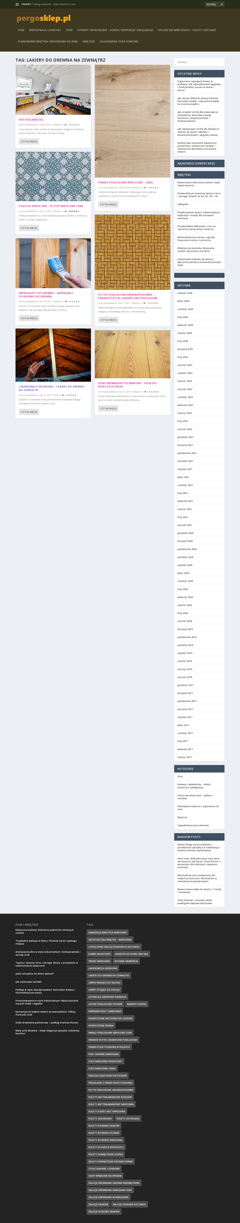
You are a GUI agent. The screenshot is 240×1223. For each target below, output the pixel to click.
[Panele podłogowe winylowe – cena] (132, 121)
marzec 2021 (184, 509)
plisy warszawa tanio (102, 1068)
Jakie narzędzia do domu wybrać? (35, 973)
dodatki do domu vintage (131, 953)
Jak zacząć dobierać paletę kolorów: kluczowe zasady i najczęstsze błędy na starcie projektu (198, 101)
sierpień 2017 (184, 717)
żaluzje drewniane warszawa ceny (110, 1190)
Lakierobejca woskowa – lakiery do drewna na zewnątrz (51, 388)
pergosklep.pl (30, 124)
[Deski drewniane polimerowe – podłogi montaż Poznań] (132, 354)
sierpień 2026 (184, 293)
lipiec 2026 (183, 300)
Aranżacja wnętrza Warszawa (107, 932)
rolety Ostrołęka (128, 1118)
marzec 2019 (184, 661)
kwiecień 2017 (185, 749)
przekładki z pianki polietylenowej (110, 1082)
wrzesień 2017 (185, 709)
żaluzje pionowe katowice (129, 1204)
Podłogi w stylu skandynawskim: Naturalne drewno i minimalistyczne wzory (45, 991)
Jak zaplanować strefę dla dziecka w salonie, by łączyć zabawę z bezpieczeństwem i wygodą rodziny (198, 131)
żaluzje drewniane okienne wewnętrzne (114, 1182)
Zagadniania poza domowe (119, 41)
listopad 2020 (185, 541)
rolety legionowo (100, 1118)
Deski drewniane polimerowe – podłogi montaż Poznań (127, 384)
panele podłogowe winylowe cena (110, 1032)
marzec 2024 (184, 381)
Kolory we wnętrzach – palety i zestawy (187, 30)
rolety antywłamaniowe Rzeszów (110, 1097)
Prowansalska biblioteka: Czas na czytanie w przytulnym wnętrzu (196, 228)
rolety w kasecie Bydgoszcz (106, 1147)
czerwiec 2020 (185, 581)
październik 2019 (187, 637)
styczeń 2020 (184, 621)
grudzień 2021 (185, 437)
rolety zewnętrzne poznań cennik (110, 1161)
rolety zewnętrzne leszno (105, 1154)
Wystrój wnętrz (31, 119)
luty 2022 (182, 421)
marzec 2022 (184, 413)
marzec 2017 (184, 757)
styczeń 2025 (184, 365)
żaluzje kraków (98, 1204)
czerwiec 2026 (185, 309)
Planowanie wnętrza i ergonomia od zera (48, 41)
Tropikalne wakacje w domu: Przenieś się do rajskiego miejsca (46, 942)
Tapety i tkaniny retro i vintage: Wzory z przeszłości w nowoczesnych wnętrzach (47, 964)
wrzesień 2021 (185, 461)
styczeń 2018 (184, 677)
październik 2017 (187, 701)
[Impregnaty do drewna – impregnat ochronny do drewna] (53, 263)
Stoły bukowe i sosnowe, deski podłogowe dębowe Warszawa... (66, 4)
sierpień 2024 (184, 373)
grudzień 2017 (185, 685)
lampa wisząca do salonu (104, 982)
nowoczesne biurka (100, 1025)
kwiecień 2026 (185, 325)
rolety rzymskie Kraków (103, 1125)
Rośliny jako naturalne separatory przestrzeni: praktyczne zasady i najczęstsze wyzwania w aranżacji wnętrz (197, 147)
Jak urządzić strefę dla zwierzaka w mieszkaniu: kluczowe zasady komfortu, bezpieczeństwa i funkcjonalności (197, 116)
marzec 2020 (184, 605)
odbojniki (182, 204)
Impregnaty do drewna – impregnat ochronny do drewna (46, 294)
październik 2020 (187, 549)
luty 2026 (182, 341)
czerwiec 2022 (185, 397)
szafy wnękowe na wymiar (104, 1175)
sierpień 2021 (184, 469)
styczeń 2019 (184, 669)
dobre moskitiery (99, 953)
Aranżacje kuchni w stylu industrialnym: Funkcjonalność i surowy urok (48, 953)
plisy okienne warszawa (103, 1054)
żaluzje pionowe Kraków (104, 1211)
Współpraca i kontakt (45, 30)
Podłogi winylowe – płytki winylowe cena (51, 206)
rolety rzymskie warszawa (105, 1140)
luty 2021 (182, 517)
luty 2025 (182, 357)
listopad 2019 (185, 629)
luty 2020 (182, 613)
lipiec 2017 (183, 725)
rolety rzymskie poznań (103, 1132)
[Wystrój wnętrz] (53, 90)
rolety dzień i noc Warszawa (106, 1111)
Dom (21, 30)
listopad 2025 (185, 349)
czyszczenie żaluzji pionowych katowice (114, 946)
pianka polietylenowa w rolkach (109, 1046)
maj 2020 (182, 589)
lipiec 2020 (183, 573)
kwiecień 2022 (185, 405)
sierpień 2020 (184, 565)
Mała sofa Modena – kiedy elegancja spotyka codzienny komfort (48, 1032)
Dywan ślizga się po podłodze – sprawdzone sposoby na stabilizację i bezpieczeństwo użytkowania (198, 847)
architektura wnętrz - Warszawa (109, 939)
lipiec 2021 (183, 477)
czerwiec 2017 (185, 733)
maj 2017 (182, 741)
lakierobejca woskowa (102, 968)
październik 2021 (187, 453)
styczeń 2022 (184, 429)
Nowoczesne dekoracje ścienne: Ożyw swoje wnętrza (198, 184)
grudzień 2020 (185, 533)
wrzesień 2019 (185, 645)
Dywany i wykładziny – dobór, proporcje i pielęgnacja (115, 30)
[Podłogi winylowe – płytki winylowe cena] (53, 176)
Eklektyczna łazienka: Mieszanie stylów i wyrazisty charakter (195, 250)
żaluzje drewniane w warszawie (108, 1197)
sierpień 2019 (184, 653)
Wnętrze (89, 41)
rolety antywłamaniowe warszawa (111, 1104)
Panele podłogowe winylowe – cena (125, 182)
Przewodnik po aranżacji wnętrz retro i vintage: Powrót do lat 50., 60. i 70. (198, 195)
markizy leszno (136, 1004)
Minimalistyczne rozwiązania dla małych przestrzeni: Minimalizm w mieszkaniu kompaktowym (197, 878)
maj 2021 (182, 493)
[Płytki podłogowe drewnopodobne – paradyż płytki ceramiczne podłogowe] (132, 252)
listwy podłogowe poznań (105, 1004)
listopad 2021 (185, 445)
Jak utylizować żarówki (29, 981)
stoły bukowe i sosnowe (104, 1168)
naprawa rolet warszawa (104, 1011)
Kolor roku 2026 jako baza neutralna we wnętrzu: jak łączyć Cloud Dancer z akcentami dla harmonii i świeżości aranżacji (199, 863)
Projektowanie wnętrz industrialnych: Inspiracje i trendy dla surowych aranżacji (198, 215)
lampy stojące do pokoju (104, 989)
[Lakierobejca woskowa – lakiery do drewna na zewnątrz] (53, 355)
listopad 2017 (185, 693)
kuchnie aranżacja (126, 961)
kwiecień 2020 (185, 597)
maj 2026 (182, 317)
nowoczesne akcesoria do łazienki (110, 1018)
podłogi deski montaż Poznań (107, 1075)
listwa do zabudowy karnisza (107, 996)
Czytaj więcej (29, 141)
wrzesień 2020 (185, 557)
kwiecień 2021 (185, 501)
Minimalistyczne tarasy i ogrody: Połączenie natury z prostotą (196, 239)
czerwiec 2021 (185, 485)
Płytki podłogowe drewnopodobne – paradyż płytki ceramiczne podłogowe (127, 296)
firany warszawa (99, 961)
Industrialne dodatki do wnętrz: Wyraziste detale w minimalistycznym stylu (199, 262)
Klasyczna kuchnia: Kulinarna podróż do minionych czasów (45, 931)
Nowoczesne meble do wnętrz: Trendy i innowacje (199, 891)
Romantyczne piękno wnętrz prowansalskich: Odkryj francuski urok (45, 1013)
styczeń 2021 (184, 525)
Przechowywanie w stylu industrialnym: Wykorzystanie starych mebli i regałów (47, 1002)
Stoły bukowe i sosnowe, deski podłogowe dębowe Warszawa (194, 902)
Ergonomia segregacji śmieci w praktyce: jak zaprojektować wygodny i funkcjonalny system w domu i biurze (199, 86)
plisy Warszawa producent (105, 1061)
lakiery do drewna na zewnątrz (108, 975)
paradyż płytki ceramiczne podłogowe (112, 1039)
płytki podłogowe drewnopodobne (110, 1089)
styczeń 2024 (184, 389)
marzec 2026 (184, 333)
